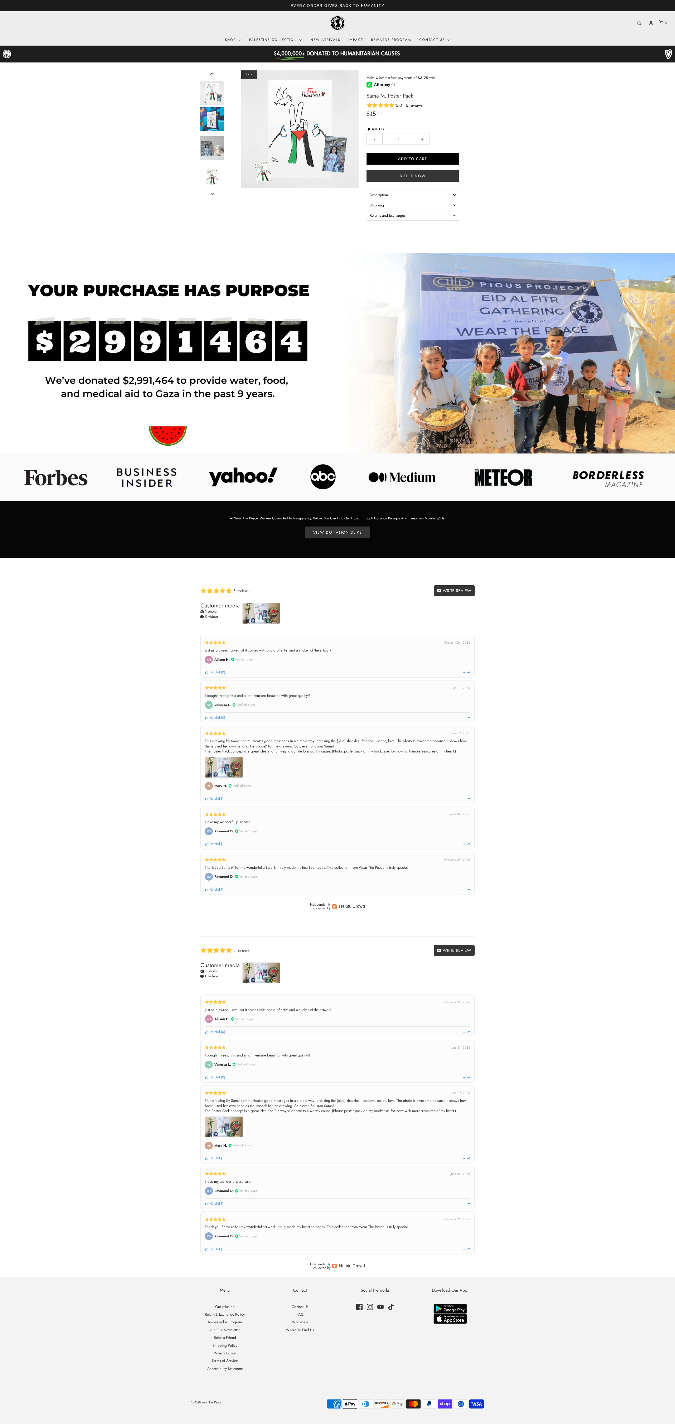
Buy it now (413, 175)
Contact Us (300, 1306)
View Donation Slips (337, 532)
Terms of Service (225, 1360)
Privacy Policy (225, 1353)
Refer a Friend (225, 1337)
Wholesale (300, 1322)
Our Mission (224, 1306)
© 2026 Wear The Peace (206, 1402)
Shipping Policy (225, 1345)
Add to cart (412, 158)
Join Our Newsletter (225, 1330)
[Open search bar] (639, 23)
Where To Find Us (300, 1330)
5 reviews (414, 105)
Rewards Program (391, 39)
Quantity (376, 129)
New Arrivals (325, 39)
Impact (355, 39)
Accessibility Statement (225, 1368)
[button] (212, 73)
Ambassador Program (225, 1322)
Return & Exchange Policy (225, 1314)
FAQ (300, 1314)
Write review (456, 591)
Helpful (214, 672)
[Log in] (651, 23)
